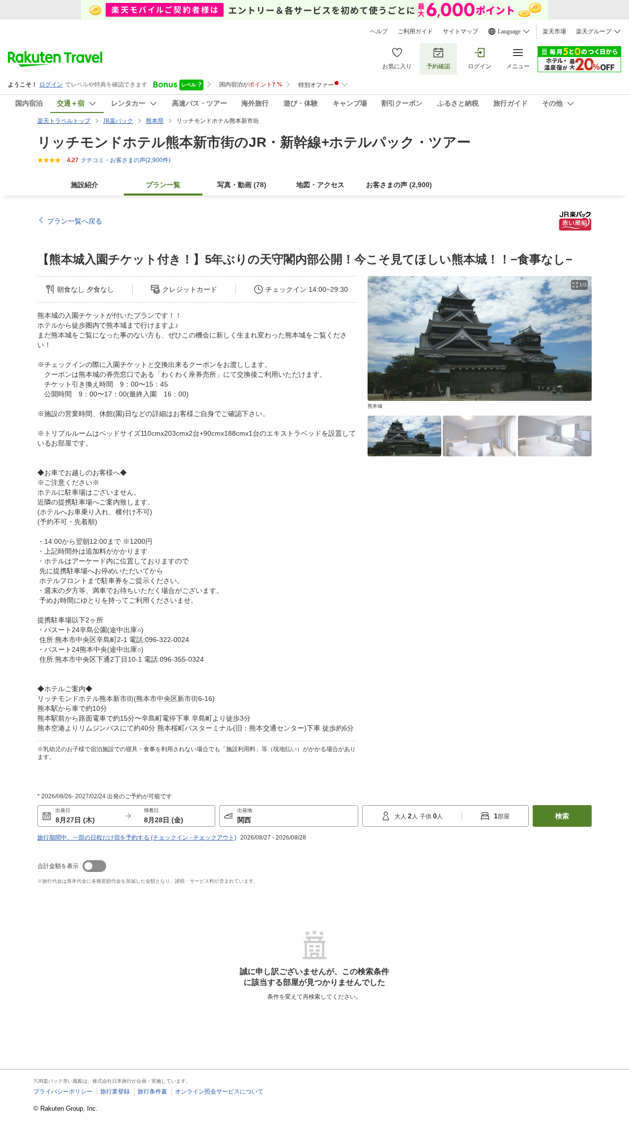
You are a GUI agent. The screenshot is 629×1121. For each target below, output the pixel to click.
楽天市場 (554, 31)
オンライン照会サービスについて (219, 1091)
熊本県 (155, 120)
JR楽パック (118, 120)
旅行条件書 (152, 1091)
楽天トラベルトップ (63, 120)
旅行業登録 (115, 1091)
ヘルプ (379, 31)
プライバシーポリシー (62, 1091)
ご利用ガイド (415, 31)
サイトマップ (460, 31)
